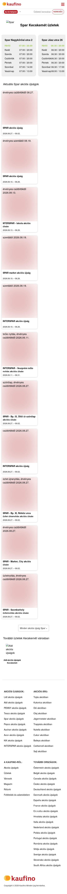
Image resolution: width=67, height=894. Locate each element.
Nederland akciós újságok (46, 827)
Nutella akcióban (42, 729)
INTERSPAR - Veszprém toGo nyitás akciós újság (18, 370)
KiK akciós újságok (13, 740)
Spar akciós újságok (14, 718)
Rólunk (7, 789)
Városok (8, 778)
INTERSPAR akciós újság (16, 321)
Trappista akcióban (43, 724)
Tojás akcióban (41, 697)
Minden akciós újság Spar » (33, 628)
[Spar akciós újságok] (11, 25)
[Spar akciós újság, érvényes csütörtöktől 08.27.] (19, 108)
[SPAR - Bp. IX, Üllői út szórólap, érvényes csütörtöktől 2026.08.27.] (19, 397)
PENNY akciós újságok (15, 707)
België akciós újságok (44, 773)
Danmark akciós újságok (46, 794)
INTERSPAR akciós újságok (17, 745)
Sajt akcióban (40, 751)
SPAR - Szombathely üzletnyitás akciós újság (16, 611)
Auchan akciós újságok (15, 729)
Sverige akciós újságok (45, 854)
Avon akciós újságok (14, 735)
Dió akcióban (40, 707)
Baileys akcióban (42, 740)
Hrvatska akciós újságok (45, 816)
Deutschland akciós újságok (47, 789)
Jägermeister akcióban (45, 718)
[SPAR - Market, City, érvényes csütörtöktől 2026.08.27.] (19, 542)
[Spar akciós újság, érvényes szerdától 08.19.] (19, 156)
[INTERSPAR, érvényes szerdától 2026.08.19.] (19, 301)
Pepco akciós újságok (14, 724)
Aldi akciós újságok (13, 702)
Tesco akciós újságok (14, 713)
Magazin (8, 783)
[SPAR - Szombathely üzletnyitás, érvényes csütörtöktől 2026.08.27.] (19, 591)
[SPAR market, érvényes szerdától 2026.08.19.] (19, 253)
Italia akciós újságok (43, 821)
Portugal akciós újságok (45, 838)
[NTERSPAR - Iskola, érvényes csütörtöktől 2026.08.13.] (19, 204)
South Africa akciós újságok (47, 865)
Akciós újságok (11, 767)
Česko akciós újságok (44, 783)
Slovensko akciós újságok (46, 859)
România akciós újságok (45, 843)
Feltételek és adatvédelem (17, 794)
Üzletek (7, 773)
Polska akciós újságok (44, 832)
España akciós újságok (45, 800)
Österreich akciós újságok (46, 767)
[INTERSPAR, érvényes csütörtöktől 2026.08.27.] (19, 446)
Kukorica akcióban (43, 702)
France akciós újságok (45, 805)
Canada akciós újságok (45, 778)
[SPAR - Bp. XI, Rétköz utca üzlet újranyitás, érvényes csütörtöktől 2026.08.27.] (19, 494)
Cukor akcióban (41, 735)
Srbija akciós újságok (44, 848)
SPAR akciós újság (13, 127)
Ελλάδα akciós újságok (46, 811)
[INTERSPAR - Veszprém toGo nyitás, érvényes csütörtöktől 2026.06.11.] (19, 349)
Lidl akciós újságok (13, 697)
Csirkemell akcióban (43, 745)
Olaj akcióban (40, 713)
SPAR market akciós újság (17, 272)
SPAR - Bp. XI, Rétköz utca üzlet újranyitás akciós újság (18, 514)
